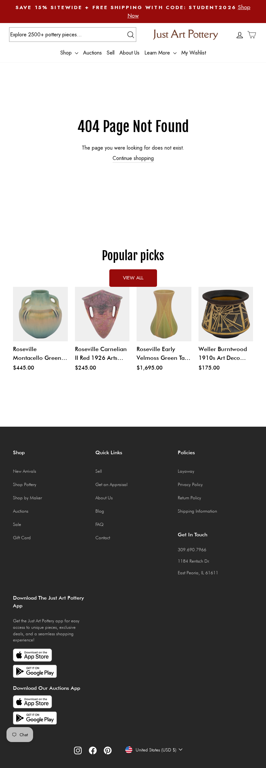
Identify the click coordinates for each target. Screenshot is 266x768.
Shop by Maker (27, 497)
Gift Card (22, 537)
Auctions (92, 52)
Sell (111, 52)
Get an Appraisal (111, 484)
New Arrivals (24, 471)
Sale (17, 524)
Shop (66, 52)
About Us (129, 52)
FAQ (99, 524)
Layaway (186, 471)
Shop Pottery (24, 484)
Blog (99, 511)
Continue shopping (133, 158)
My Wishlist (193, 52)
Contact (102, 537)
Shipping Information (197, 511)
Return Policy (189, 497)
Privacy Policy (190, 484)
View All (133, 277)
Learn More (158, 52)
